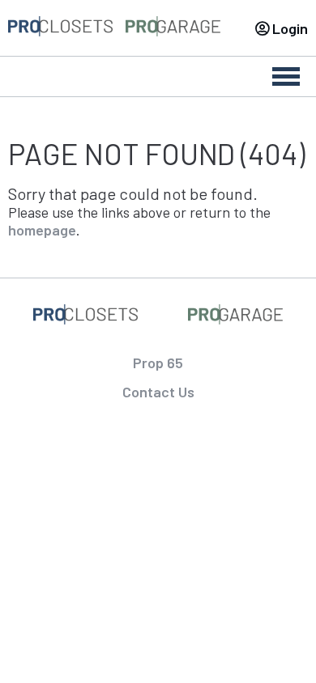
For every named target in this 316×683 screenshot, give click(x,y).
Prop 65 (158, 362)
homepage (42, 230)
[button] (271, 635)
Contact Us (158, 392)
